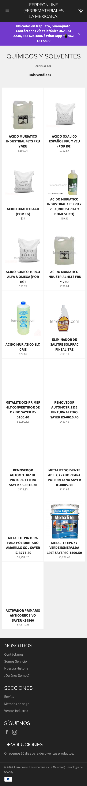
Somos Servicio (15, 661)
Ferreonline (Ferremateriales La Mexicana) (43, 10)
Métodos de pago (16, 703)
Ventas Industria (16, 710)
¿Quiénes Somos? (17, 675)
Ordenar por (43, 66)
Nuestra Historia (16, 668)
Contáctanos (13, 654)
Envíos (9, 696)
